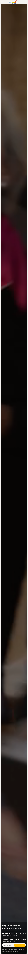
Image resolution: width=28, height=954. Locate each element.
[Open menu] (2, 2)
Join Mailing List (19, 945)
